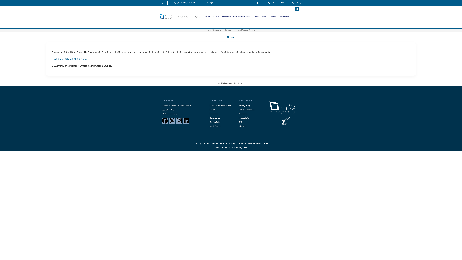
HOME (207, 17)
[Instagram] (179, 121)
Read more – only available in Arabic (69, 59)
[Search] (299, 19)
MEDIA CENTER (261, 17)
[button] (297, 9)
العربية (163, 3)
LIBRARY (273, 17)
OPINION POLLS (239, 17)
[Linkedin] (186, 121)
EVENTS (249, 17)
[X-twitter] (172, 121)
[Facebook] (165, 121)
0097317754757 (184, 3)
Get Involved (284, 17)
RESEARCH (226, 17)
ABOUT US (216, 17)
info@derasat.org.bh (205, 3)
